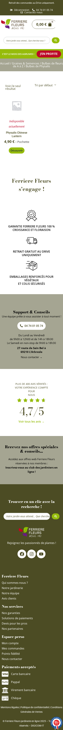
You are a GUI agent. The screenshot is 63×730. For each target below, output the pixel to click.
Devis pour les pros (14, 623)
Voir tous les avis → (31, 421)
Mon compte (10, 643)
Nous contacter (12, 659)
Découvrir (16, 150)
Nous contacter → (31, 357)
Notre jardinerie (12, 588)
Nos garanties (11, 613)
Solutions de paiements (17, 618)
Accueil (4, 63)
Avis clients (9, 598)
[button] (58, 24)
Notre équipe (10, 593)
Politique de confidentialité (34, 707)
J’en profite (49, 54)
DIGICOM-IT (37, 725)
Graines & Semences (25, 63)
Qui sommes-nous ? (15, 583)
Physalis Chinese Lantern (16, 134)
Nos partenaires (12, 629)
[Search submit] (55, 40)
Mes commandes (13, 648)
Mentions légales (10, 707)
